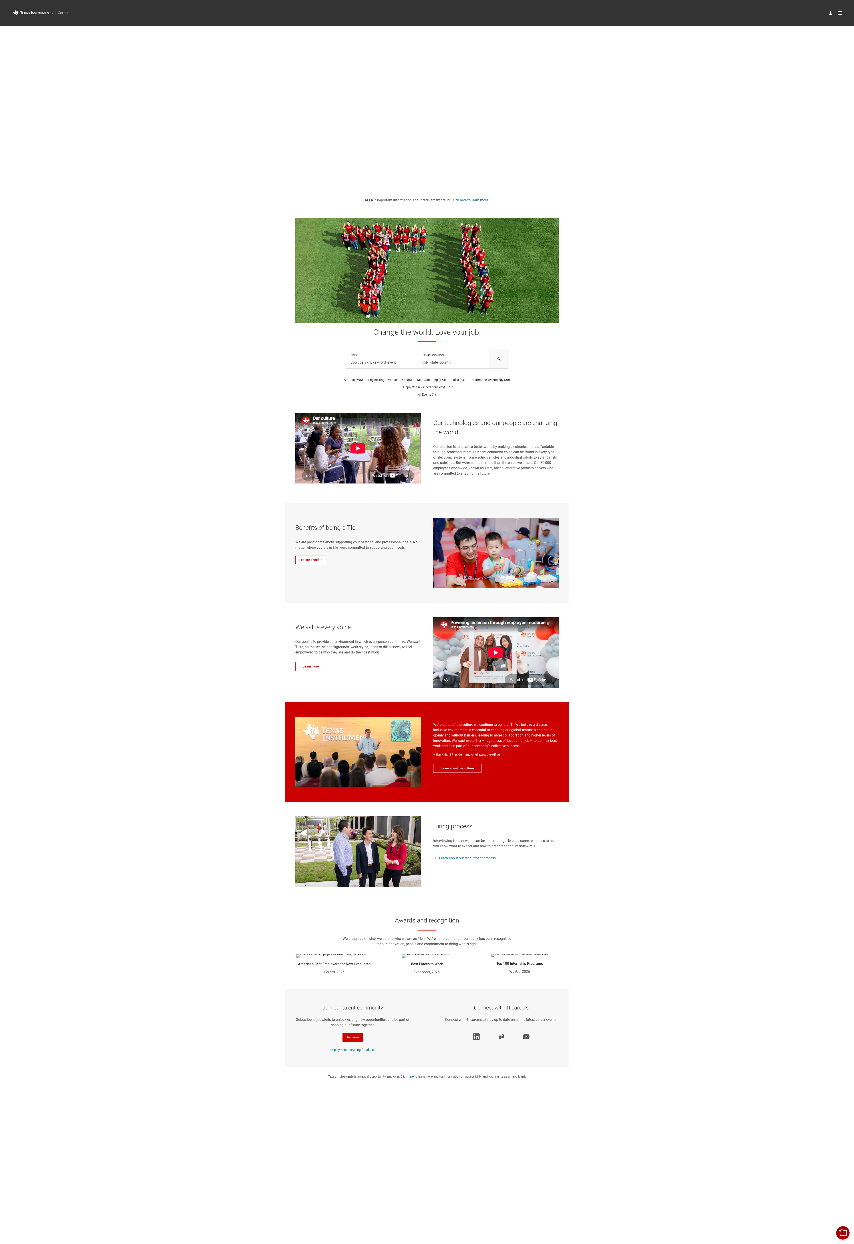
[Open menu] (840, 13)
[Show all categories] (451, 387)
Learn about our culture (457, 768)
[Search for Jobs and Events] (499, 358)
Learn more (311, 666)
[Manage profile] (831, 13)
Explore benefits (310, 560)
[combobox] (381, 363)
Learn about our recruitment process (467, 858)
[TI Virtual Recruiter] (843, 1233)
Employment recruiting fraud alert (353, 1050)
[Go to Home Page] (42, 13)
